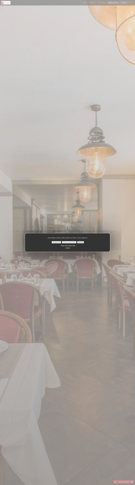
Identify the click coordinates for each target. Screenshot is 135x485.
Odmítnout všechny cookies (69, 242)
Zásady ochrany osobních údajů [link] (68, 245)
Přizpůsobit (80, 242)
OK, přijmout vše (56, 242)
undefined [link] (68, 247)
